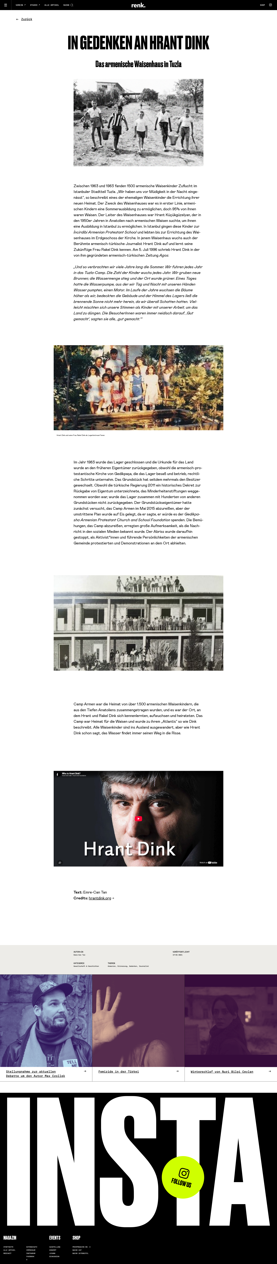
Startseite (8, 1247)
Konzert (52, 1250)
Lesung (52, 1253)
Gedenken (133, 966)
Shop (262, 5)
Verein (20, 5)
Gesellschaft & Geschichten (86, 966)
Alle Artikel (51, 5)
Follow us (181, 1183)
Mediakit (7, 1253)
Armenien (112, 966)
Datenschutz (31, 1247)
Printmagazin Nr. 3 (81, 1247)
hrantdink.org (100, 898)
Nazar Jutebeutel (80, 1253)
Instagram (30, 1253)
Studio (34, 5)
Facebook (30, 1256)
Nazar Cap (76, 1250)
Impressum (30, 1250)
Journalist (144, 966)
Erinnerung (122, 966)
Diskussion (54, 1256)
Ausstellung (54, 1247)
